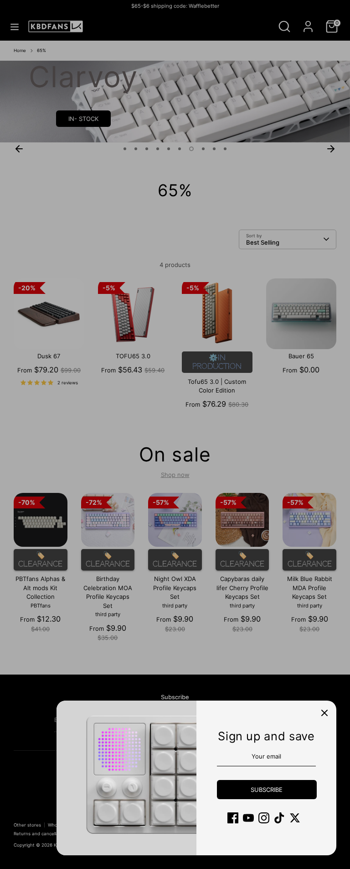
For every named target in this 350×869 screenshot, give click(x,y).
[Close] (324, 712)
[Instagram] (263, 817)
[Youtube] (248, 817)
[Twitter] (294, 817)
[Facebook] (232, 817)
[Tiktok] (279, 817)
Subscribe (267, 789)
